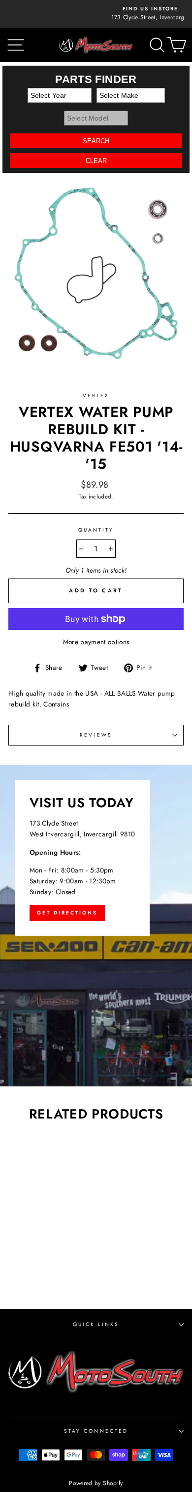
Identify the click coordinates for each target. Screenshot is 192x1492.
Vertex (96, 395)
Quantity (96, 530)
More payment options (96, 642)
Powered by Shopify (96, 1483)
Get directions (67, 912)
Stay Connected (96, 1431)
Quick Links (96, 1324)
